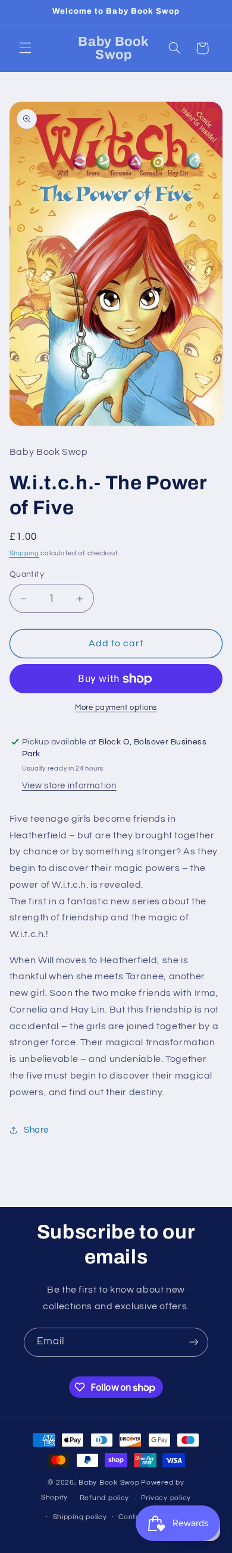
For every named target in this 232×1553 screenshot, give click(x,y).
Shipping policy (80, 1517)
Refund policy (105, 1498)
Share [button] (36, 1130)
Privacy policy (166, 1498)
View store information (69, 785)
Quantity (27, 574)
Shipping (24, 553)
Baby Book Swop (109, 1482)
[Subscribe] (194, 1342)
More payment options (116, 708)
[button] (25, 48)
